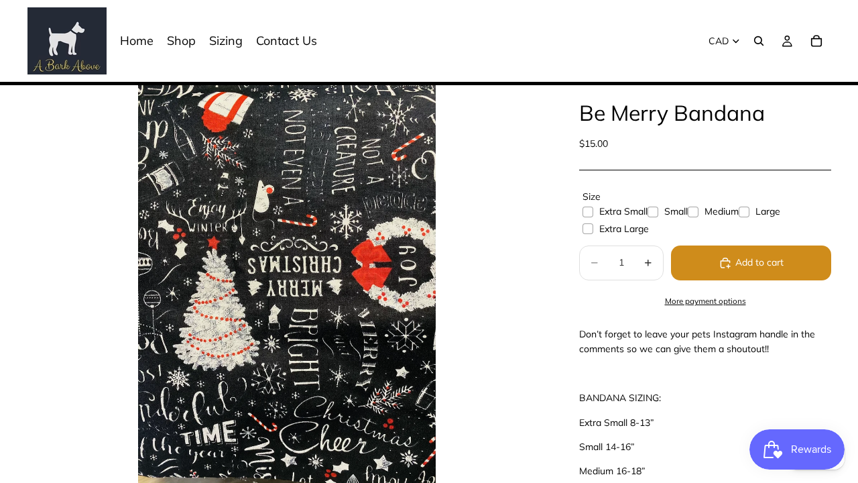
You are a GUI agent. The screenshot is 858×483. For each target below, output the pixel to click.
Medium (721, 211)
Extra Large (624, 229)
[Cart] (816, 41)
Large (767, 211)
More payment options (705, 301)
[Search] (759, 41)
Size (592, 197)
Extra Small (623, 211)
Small (676, 211)
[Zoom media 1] (287, 284)
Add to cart (759, 262)
